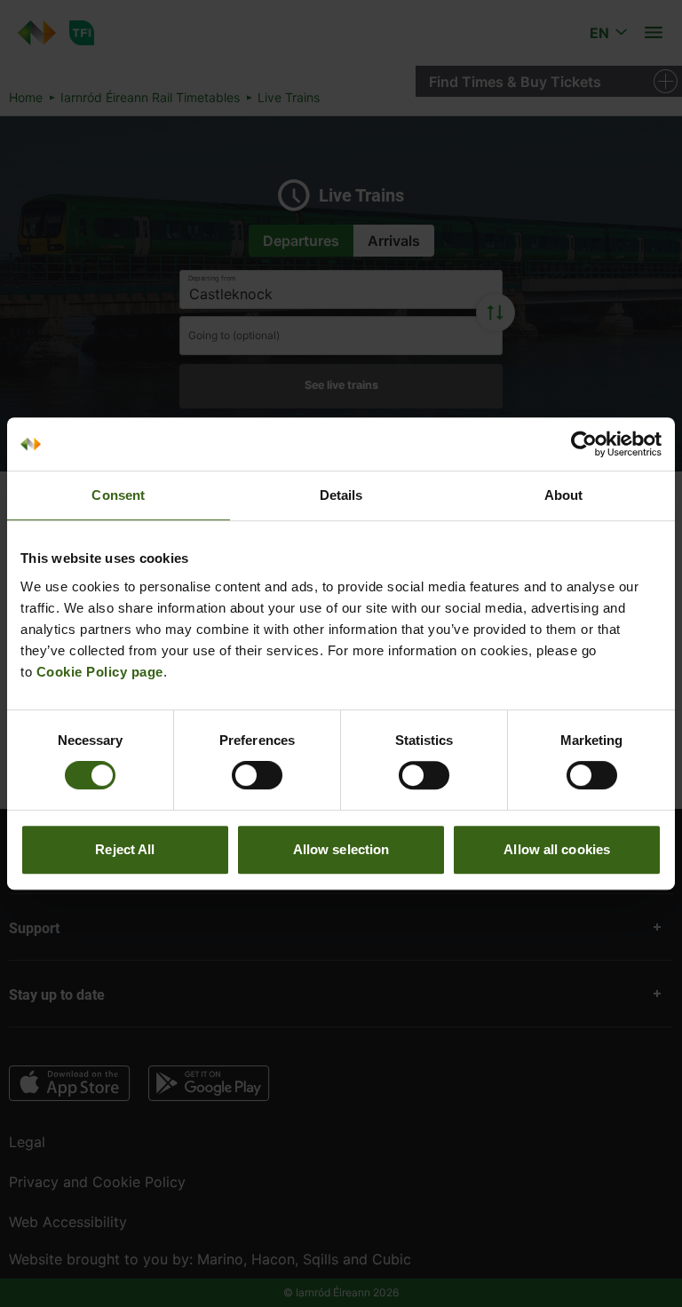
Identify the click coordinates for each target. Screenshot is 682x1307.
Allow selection (341, 849)
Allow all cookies (557, 849)
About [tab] (563, 495)
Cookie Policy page (99, 671)
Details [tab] (341, 495)
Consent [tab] (118, 495)
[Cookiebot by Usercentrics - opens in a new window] (584, 444)
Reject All (125, 849)
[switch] (257, 775)
